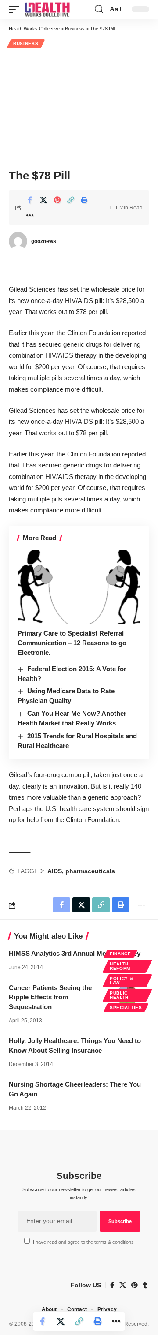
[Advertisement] (79, 107)
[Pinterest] (134, 1285)
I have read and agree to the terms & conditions (83, 1242)
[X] (122, 1285)
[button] (16, 9)
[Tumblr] (145, 1285)
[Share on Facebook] (30, 200)
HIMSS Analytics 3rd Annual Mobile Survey (74, 953)
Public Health (119, 995)
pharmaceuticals (90, 871)
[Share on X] (43, 200)
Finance (120, 953)
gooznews (43, 241)
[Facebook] (112, 1285)
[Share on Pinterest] (57, 200)
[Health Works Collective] (47, 9)
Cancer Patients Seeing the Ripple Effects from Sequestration (50, 997)
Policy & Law (121, 980)
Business (26, 43)
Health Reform (120, 966)
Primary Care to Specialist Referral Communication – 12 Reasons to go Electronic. (72, 642)
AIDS (54, 871)
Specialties (126, 1007)
